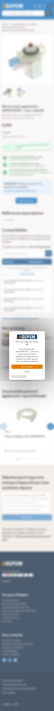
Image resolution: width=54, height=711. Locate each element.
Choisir (27, 372)
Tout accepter (27, 367)
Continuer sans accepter (18, 375)
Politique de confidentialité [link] (19, 377)
